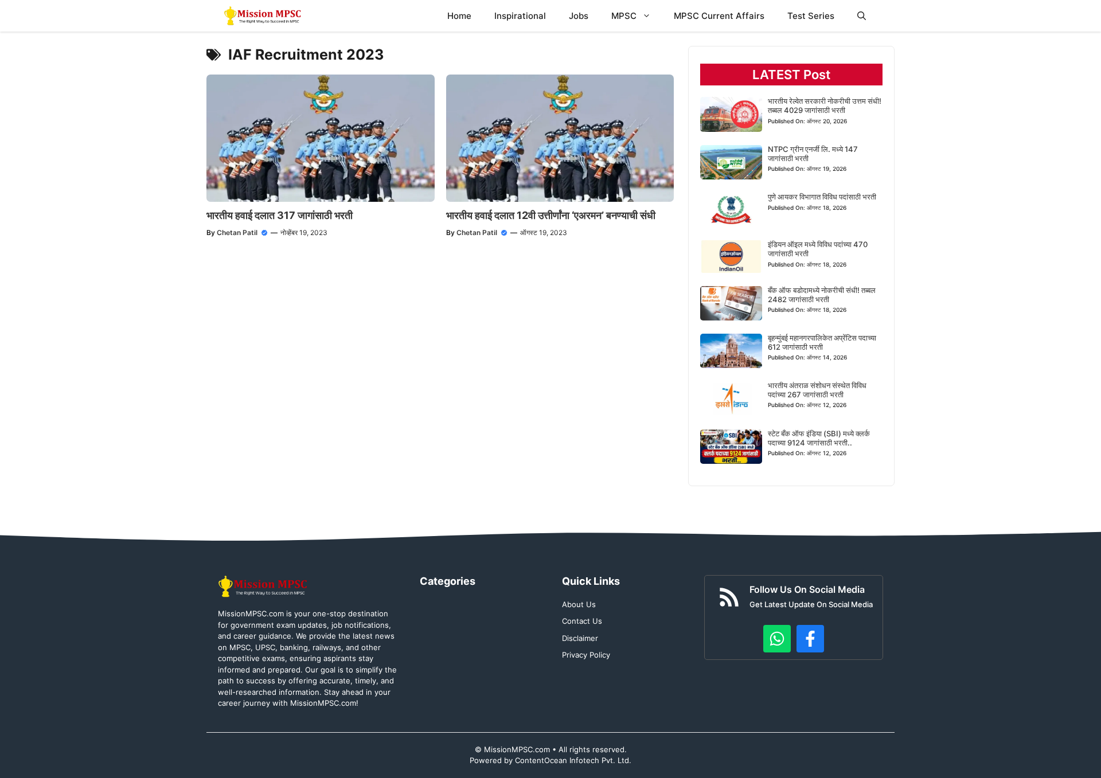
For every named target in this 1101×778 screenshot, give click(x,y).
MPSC (624, 15)
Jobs (578, 15)
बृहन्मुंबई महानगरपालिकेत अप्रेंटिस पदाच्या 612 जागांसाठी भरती (822, 342)
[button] (861, 16)
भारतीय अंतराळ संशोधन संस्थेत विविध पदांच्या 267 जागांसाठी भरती (817, 390)
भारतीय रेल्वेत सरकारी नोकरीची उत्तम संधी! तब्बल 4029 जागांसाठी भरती (824, 105)
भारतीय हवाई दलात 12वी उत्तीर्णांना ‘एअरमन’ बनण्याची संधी (550, 215)
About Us (579, 604)
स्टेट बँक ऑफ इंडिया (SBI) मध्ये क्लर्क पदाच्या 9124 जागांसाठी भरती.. (819, 438)
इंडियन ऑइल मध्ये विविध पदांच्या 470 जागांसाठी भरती (818, 249)
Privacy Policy (586, 654)
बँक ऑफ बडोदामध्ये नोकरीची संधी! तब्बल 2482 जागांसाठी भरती (822, 295)
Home (459, 15)
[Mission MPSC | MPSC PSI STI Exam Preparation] (263, 16)
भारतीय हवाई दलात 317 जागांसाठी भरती (279, 215)
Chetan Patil (237, 232)
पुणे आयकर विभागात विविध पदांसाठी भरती (822, 196)
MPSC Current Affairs (719, 15)
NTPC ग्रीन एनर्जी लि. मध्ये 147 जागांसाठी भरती (813, 153)
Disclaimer (580, 638)
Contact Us (582, 620)
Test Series (810, 15)
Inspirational (520, 15)
